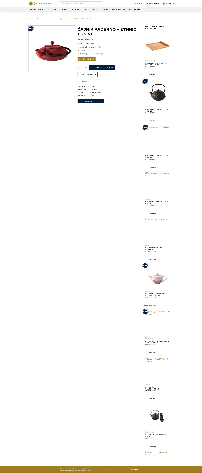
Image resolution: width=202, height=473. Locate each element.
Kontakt (76, 9)
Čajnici (62, 19)
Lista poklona (118, 9)
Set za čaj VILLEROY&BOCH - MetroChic (153, 389)
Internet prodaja (36, 9)
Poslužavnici (150, 60)
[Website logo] (42, 3)
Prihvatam (134, 470)
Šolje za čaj (149, 338)
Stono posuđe (52, 19)
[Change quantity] (78, 67)
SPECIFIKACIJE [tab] (83, 82)
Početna (30, 19)
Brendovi (52, 9)
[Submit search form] (100, 3)
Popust (95, 9)
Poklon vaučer (134, 9)
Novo (86, 9)
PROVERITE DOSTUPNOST (93, 101)
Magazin (105, 9)
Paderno (94, 89)
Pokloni (64, 9)
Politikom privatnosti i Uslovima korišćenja (79, 470)
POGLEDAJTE (153, 75)
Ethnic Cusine (96, 92)
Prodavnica (40, 19)
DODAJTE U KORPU (104, 67)
